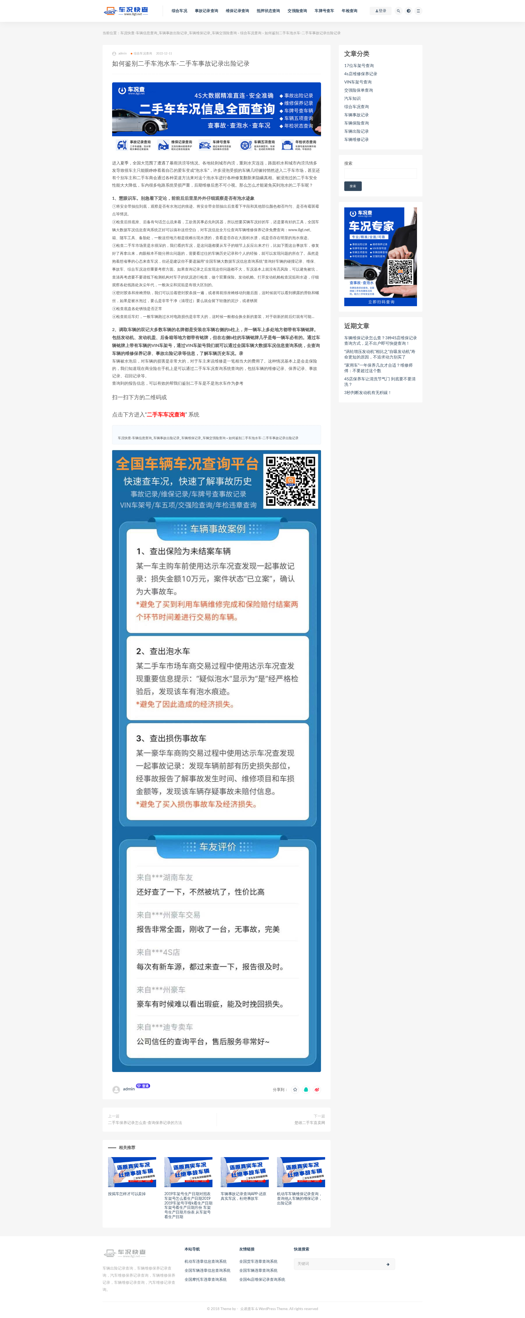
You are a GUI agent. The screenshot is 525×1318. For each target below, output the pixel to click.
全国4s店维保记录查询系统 (262, 1280)
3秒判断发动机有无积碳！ (368, 393)
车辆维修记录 (356, 140)
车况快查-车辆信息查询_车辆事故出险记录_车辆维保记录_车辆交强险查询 (178, 33)
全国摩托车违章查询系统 (206, 1280)
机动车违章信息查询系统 (206, 1262)
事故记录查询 (206, 11)
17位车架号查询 (359, 66)
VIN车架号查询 (358, 82)
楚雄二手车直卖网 (309, 1123)
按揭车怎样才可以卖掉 (127, 1194)
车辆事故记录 (356, 115)
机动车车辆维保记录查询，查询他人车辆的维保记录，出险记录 (299, 1198)
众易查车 (247, 1309)
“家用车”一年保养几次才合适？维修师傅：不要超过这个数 (378, 368)
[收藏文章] (295, 1090)
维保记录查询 (237, 11)
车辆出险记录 (356, 131)
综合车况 (179, 11)
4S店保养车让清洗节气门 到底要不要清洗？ (380, 382)
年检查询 (349, 11)
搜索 (348, 163)
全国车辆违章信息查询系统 (208, 1271)
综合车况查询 (250, 33)
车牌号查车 (324, 11)
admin (129, 1089)
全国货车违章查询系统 (258, 1262)
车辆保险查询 (356, 123)
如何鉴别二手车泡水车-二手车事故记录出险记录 (264, 438)
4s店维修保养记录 (360, 74)
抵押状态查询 (268, 11)
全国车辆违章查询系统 (258, 1271)
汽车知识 (352, 99)
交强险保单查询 (358, 90)
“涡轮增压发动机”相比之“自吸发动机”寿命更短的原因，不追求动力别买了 (379, 354)
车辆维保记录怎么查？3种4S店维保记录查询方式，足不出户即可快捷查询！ (380, 341)
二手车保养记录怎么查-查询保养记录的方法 (145, 1123)
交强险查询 (297, 11)
